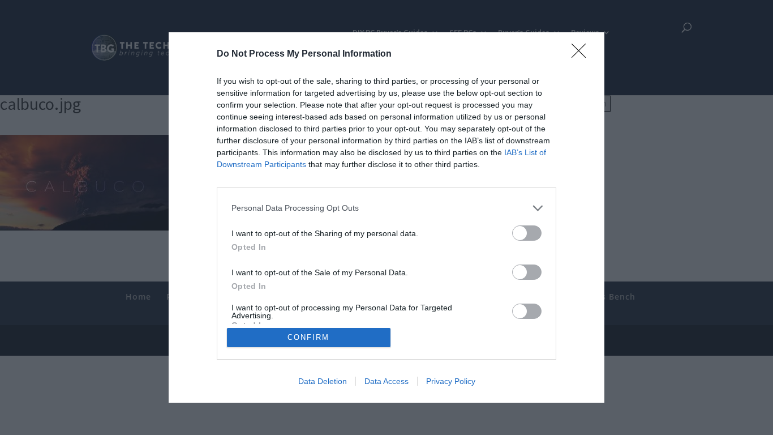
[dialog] (386, 217)
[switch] (527, 233)
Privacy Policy (450, 381)
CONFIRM (308, 337)
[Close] (582, 54)
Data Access (386, 381)
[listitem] (386, 208)
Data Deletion (322, 381)
